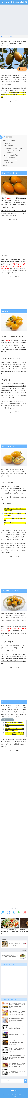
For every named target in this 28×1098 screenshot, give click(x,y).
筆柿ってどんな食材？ (9, 140)
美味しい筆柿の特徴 (10, 157)
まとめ (5, 165)
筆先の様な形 (9, 152)
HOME (15, 1090)
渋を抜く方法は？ (9, 162)
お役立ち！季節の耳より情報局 (14, 2)
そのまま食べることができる (12, 150)
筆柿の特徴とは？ (8, 145)
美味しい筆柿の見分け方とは (10, 155)
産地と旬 (7, 143)
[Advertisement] (14, 19)
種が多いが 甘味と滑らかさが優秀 (13, 148)
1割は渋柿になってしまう (10, 160)
